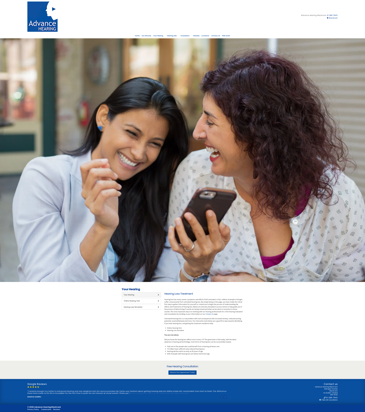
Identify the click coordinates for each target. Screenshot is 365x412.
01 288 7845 (332, 15)
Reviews (56, 409)
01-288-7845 (332, 397)
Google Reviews (37, 384)
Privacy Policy (33, 409)
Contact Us (209, 314)
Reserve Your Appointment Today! (182, 372)
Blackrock (333, 18)
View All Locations (329, 400)
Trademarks (46, 409)
